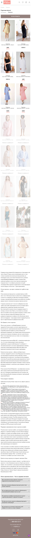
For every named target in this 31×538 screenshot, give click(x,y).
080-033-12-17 (16, 522)
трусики (11, 309)
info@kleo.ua (16, 526)
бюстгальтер (4, 309)
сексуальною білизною (19, 465)
